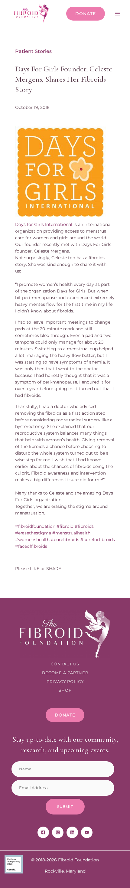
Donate (85, 13)
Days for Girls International (43, 224)
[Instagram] (57, 832)
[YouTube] (87, 832)
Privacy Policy (65, 681)
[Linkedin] (72, 832)
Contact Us (65, 664)
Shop (65, 690)
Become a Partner (65, 673)
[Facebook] (43, 832)
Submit (65, 806)
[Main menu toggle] (117, 13)
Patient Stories (33, 51)
